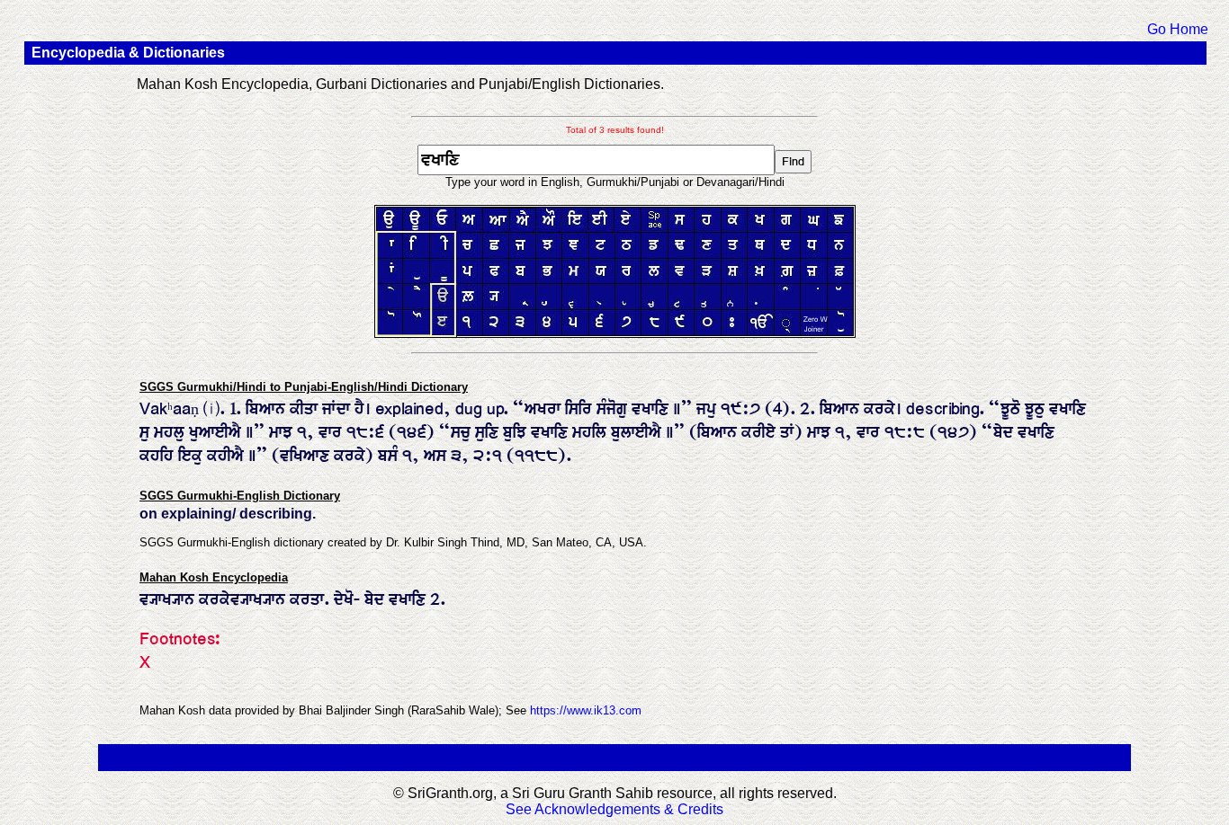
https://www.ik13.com (585, 710)
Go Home (1177, 29)
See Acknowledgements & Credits (614, 809)
